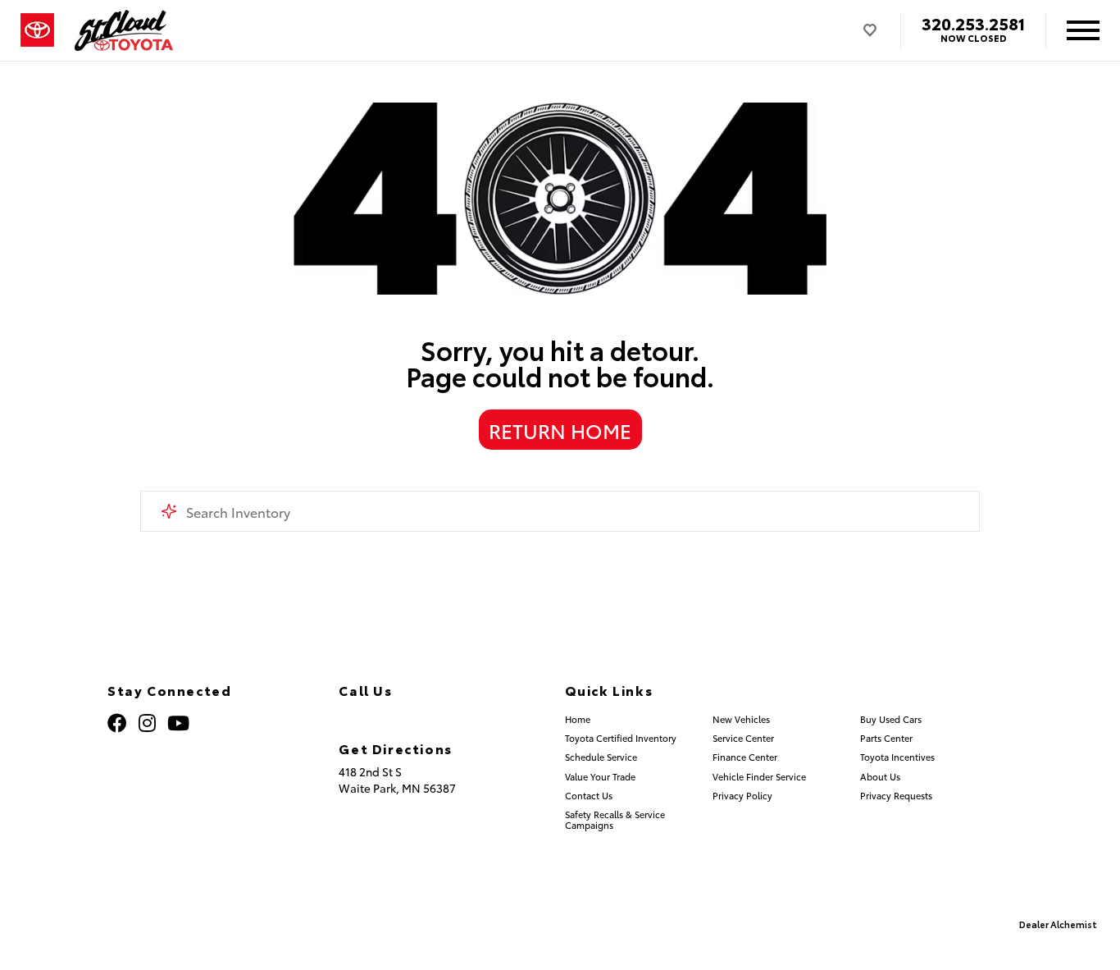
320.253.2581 (973, 23)
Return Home (560, 430)
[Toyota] (37, 30)
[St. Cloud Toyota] (124, 30)
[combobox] (560, 511)
